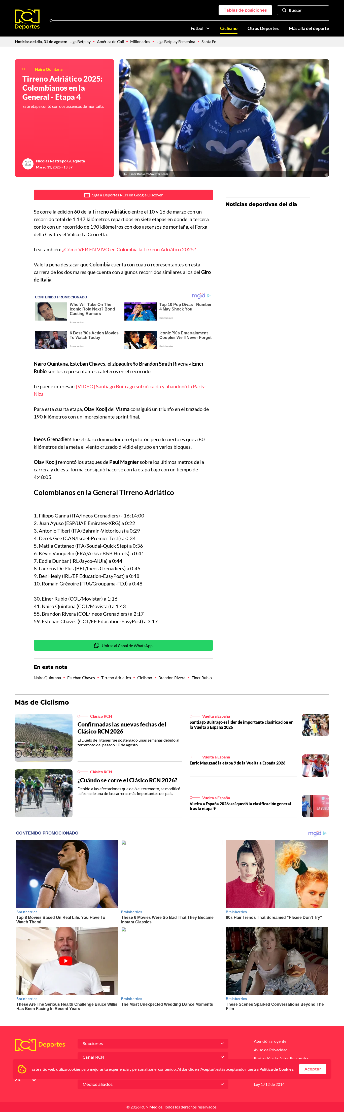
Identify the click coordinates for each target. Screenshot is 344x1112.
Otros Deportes (263, 28)
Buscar (295, 10)
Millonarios (140, 41)
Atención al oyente (270, 1041)
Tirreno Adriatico (116, 677)
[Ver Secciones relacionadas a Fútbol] (208, 28)
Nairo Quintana (47, 677)
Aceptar (312, 1069)
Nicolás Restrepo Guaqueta (60, 160)
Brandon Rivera (171, 677)
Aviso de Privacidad (271, 1049)
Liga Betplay (80, 41)
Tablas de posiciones (245, 10)
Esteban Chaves (81, 677)
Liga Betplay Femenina (175, 41)
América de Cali (110, 41)
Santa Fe (208, 41)
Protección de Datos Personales (281, 1058)
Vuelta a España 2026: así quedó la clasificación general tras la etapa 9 (240, 806)
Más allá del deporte (309, 28)
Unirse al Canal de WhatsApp (127, 645)
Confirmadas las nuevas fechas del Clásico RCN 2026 (122, 728)
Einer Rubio (202, 677)
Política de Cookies (276, 1069)
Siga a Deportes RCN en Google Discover (127, 194)
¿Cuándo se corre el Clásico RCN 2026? (127, 780)
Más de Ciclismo (42, 702)
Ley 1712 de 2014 (269, 1084)
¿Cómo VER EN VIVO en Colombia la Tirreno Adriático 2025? (129, 249)
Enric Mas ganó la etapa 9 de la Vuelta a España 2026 (237, 762)
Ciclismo (228, 28)
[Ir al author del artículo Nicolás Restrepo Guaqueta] (27, 163)
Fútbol (197, 28)
